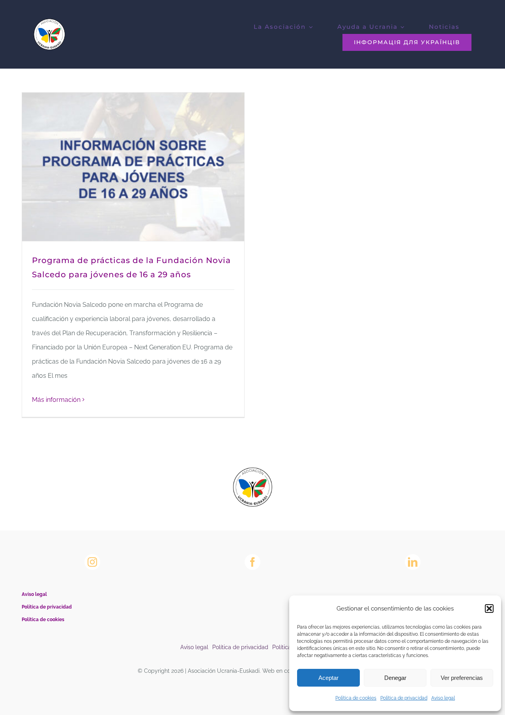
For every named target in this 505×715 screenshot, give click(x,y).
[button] (489, 608)
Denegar (395, 677)
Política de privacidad (403, 698)
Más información (56, 399)
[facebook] (252, 562)
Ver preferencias (462, 677)
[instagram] (92, 562)
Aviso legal (443, 698)
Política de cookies (355, 698)
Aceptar (328, 677)
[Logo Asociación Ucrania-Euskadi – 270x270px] (252, 470)
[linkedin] (413, 562)
